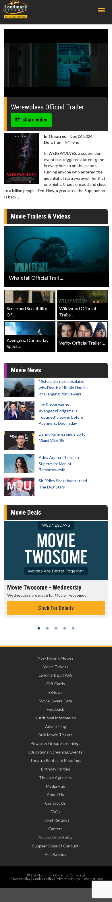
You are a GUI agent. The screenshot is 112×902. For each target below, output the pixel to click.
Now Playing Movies (56, 658)
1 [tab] (39, 628)
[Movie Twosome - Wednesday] (56, 550)
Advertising (55, 726)
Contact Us (55, 803)
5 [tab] (73, 628)
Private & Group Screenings (55, 743)
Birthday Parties (55, 768)
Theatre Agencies (55, 777)
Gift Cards (55, 683)
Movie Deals (26, 512)
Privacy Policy (19, 878)
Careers (55, 828)
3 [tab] (56, 628)
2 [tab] (47, 628)
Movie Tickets (55, 666)
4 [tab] (64, 628)
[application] (56, 65)
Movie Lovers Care (55, 700)
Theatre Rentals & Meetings (55, 760)
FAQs (56, 811)
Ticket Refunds (55, 820)
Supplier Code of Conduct (55, 845)
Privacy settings (68, 878)
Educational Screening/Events (55, 752)
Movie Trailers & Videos (40, 216)
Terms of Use (92, 878)
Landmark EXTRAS (55, 675)
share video (34, 120)
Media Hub (55, 786)
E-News (56, 692)
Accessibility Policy (55, 837)
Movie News (26, 370)
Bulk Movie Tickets (55, 734)
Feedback (55, 709)
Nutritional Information (55, 717)
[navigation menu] (101, 10)
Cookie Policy (43, 878)
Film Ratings (55, 854)
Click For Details (56, 608)
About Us (55, 794)
